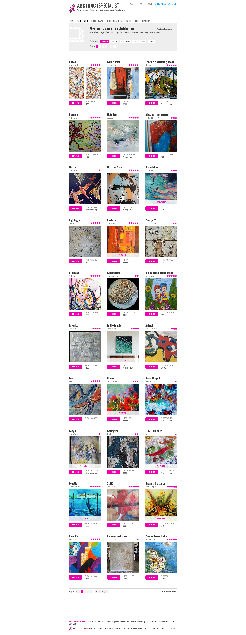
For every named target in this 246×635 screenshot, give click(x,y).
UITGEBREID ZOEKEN (114, 21)
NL (173, 622)
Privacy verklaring (136, 628)
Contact (80, 628)
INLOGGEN (149, 4)
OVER (132, 4)
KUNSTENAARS (97, 21)
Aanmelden (155, 628)
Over (74, 628)
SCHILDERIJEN (82, 21)
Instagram (110, 628)
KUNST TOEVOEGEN (142, 21)
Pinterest (89, 628)
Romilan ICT (173, 628)
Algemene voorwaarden (122, 628)
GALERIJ (128, 21)
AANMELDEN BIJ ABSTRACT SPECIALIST (166, 4)
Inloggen (163, 628)
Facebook (100, 628)
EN (176, 622)
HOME (71, 21)
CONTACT (139, 4)
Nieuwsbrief (147, 628)
